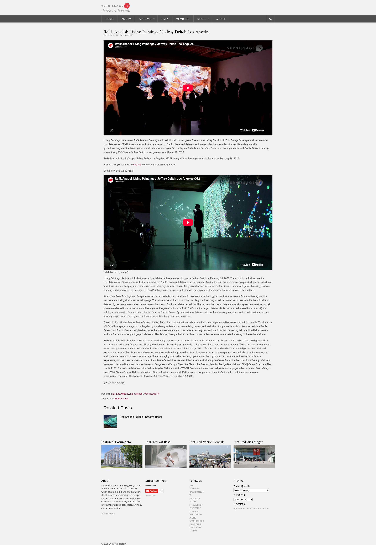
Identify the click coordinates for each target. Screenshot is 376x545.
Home (109, 19)
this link (137, 164)
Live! (164, 19)
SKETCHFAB (195, 527)
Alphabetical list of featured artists (251, 508)
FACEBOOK (194, 498)
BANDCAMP (195, 524)
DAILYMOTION (196, 492)
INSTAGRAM (195, 514)
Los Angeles (122, 393)
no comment (136, 393)
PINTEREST (195, 508)
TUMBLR (193, 511)
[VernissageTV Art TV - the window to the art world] (116, 7)
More (201, 19)
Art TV (126, 19)
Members (182, 19)
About (220, 19)
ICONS (192, 517)
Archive (145, 19)
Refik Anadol (122, 398)
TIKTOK (193, 530)
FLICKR (193, 501)
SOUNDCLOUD (196, 521)
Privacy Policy (108, 513)
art (113, 393)
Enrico (109, 35)
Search (270, 18)
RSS (191, 485)
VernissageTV (151, 393)
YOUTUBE (194, 488)
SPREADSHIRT (196, 505)
